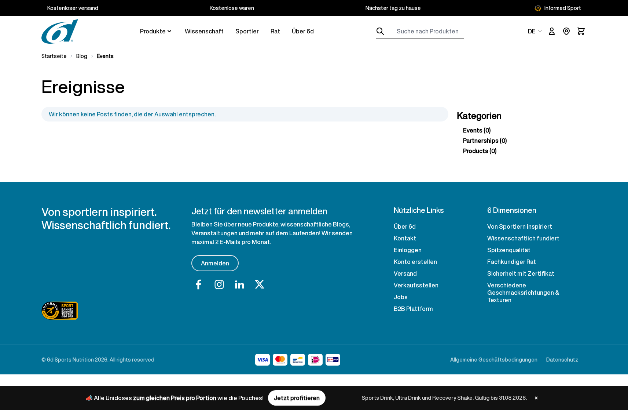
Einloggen (408, 250)
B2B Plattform (413, 308)
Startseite (54, 56)
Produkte (153, 31)
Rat (275, 31)
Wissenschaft (204, 31)
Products (479, 150)
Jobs (401, 297)
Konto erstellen (415, 261)
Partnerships (485, 140)
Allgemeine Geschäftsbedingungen (493, 359)
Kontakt (405, 238)
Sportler (247, 31)
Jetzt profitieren (297, 397)
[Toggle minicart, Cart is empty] (581, 31)
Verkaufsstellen (416, 285)
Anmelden (215, 263)
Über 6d (303, 31)
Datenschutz (562, 359)
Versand (405, 273)
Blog (81, 56)
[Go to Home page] (59, 31)
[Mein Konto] (552, 31)
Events (477, 130)
